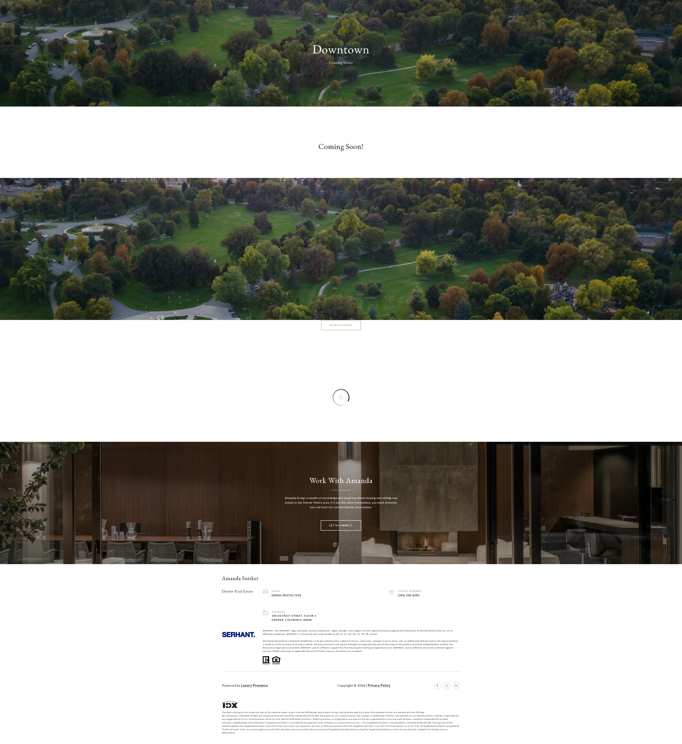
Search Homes (341, 325)
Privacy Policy (379, 685)
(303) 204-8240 (408, 595)
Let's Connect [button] (341, 525)
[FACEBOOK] (437, 685)
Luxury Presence (254, 685)
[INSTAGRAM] (446, 685)
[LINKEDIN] (456, 685)
